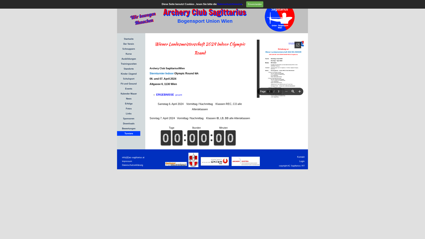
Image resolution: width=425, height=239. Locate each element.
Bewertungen (128, 128)
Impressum (127, 161)
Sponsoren (128, 118)
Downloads (128, 123)
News (128, 98)
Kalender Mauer (129, 93)
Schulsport (128, 79)
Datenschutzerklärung (132, 165)
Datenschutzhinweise (229, 4)
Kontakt (301, 157)
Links (128, 113)
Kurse (129, 54)
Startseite (128, 39)
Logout (269, 156)
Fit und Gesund (129, 83)
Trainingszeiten (129, 64)
